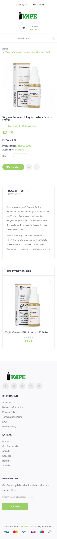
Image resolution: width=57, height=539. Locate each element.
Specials (6, 456)
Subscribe (15, 507)
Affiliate (6, 451)
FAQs (4, 421)
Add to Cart (13, 167)
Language (21, 5)
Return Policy (9, 426)
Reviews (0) (15, 194)
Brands (6, 441)
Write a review (29, 126)
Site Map (6, 465)
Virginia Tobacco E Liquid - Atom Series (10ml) (27, 52)
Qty (4, 156)
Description (16, 191)
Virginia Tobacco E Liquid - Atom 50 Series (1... (28, 332)
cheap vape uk (27, 526)
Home (5, 49)
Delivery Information (12, 407)
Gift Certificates (10, 446)
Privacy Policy (9, 412)
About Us (7, 402)
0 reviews (12, 126)
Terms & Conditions (12, 417)
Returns (6, 460)
